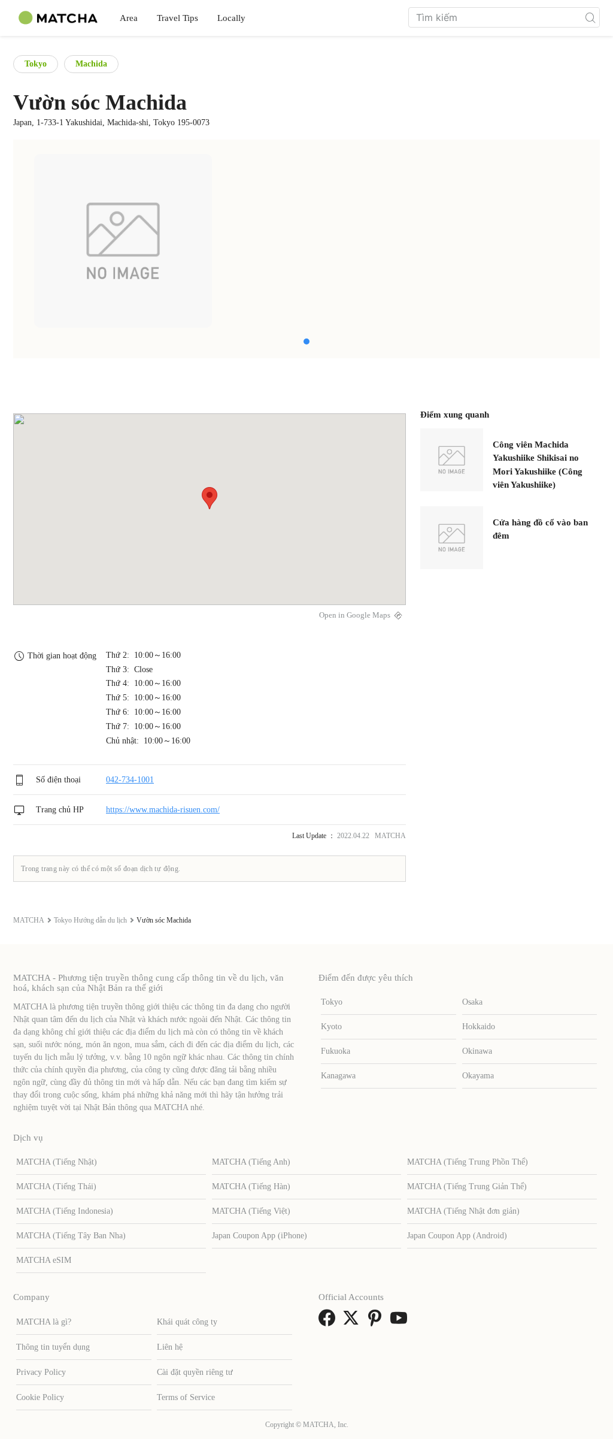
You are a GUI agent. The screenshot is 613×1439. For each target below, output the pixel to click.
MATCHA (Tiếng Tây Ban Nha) (71, 1235)
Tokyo (36, 63)
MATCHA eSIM (43, 1260)
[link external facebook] (329, 1322)
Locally (231, 18)
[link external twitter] (353, 1322)
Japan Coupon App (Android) (457, 1235)
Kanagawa (338, 1075)
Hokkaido (478, 1026)
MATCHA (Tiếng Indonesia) (64, 1211)
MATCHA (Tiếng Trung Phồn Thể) (467, 1161)
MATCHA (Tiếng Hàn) (251, 1186)
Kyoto (331, 1026)
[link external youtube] (401, 1322)
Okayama (478, 1075)
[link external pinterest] (377, 1322)
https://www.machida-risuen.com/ (163, 809)
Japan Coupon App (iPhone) (259, 1235)
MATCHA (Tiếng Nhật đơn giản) (463, 1211)
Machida (91, 63)
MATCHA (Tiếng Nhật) (56, 1161)
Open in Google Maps (354, 615)
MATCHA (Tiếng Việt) (251, 1211)
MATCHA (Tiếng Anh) (251, 1161)
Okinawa (477, 1051)
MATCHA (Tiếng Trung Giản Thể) (467, 1186)
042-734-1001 (130, 779)
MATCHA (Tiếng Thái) (56, 1186)
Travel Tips (177, 18)
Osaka (472, 1001)
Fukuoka (335, 1051)
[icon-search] (590, 17)
